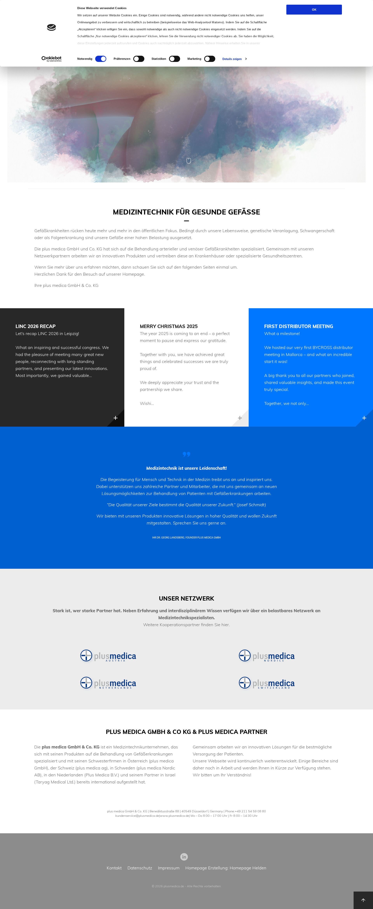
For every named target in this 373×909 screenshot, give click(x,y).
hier (225, 624)
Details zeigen (232, 59)
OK (314, 9)
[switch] (138, 59)
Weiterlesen (116, 418)
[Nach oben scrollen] (363, 900)
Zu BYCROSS (344, 123)
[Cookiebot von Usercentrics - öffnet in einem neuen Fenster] (52, 59)
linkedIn (184, 857)
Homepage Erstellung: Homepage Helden (225, 868)
